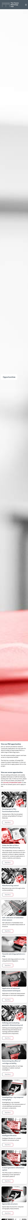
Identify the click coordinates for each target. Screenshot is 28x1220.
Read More (8, 822)
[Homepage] (9, 4)
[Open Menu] (26, 5)
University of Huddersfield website (12, 782)
